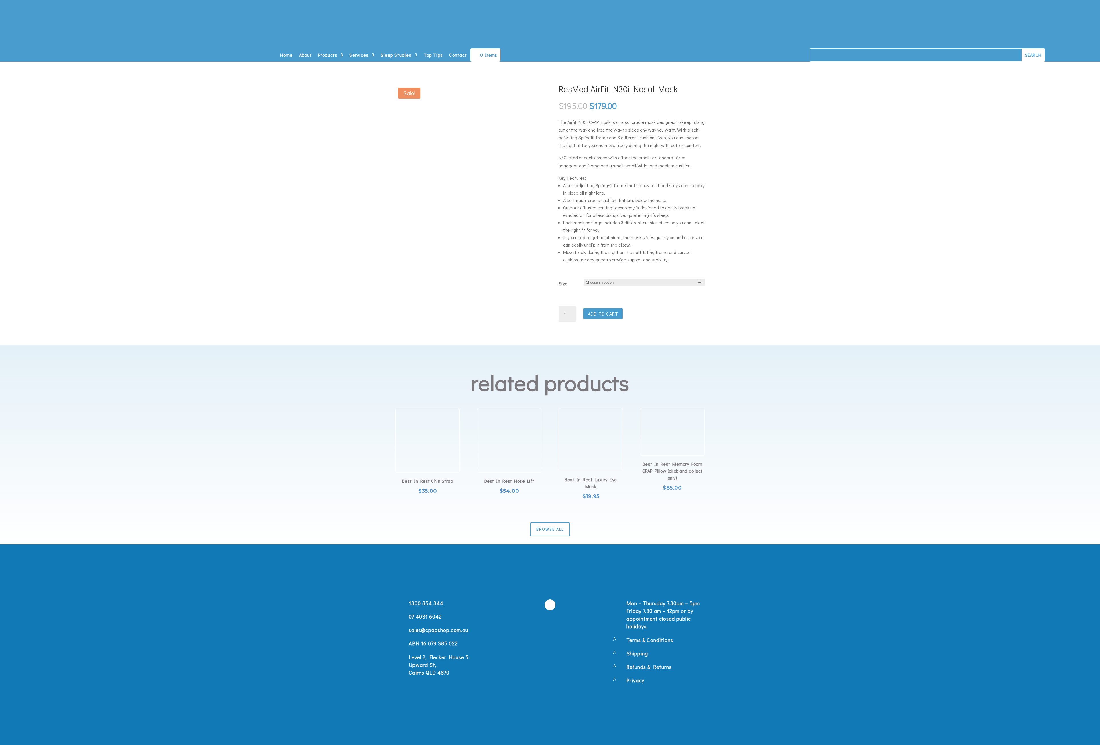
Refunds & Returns (649, 666)
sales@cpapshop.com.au (438, 630)
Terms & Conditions (649, 640)
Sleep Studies (396, 55)
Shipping (637, 653)
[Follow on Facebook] (550, 604)
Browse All (550, 529)
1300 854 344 (426, 603)
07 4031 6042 (425, 616)
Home (286, 55)
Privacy (635, 680)
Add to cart (603, 314)
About (305, 55)
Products (327, 55)
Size (563, 283)
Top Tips (433, 55)
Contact (458, 55)
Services (359, 55)
